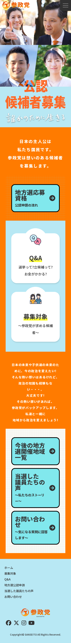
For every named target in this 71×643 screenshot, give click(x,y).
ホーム (8, 567)
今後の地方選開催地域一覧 (30, 451)
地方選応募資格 (30, 197)
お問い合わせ (31, 527)
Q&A (7, 579)
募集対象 (10, 573)
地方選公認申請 (14, 585)
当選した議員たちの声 (30, 487)
